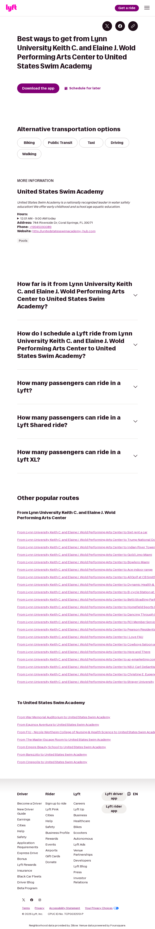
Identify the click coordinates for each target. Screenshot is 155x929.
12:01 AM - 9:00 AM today (38, 218)
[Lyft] (11, 8)
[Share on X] (107, 26)
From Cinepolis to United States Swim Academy (52, 762)
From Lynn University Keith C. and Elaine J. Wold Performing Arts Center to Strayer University (85, 682)
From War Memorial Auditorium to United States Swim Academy (63, 717)
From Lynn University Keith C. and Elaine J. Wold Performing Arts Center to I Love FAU (80, 637)
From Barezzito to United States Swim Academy (52, 754)
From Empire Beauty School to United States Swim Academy (61, 747)
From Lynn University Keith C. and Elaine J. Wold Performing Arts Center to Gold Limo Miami (84, 555)
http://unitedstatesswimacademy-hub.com (63, 231)
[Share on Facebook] (120, 26)
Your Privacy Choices (99, 908)
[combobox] (132, 794)
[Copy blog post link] (133, 26)
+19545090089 (40, 227)
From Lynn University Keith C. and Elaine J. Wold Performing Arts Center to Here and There (83, 652)
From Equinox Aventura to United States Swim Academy (58, 724)
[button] (147, 7)
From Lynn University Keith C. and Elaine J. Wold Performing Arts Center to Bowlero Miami (83, 562)
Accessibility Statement (64, 908)
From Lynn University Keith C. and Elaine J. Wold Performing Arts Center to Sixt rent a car (82, 532)
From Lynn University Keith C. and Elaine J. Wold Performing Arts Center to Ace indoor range (85, 569)
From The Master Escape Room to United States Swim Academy (64, 739)
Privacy (39, 908)
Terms (26, 908)
